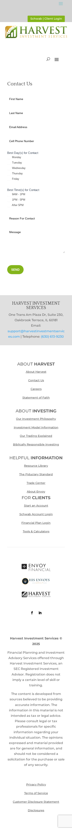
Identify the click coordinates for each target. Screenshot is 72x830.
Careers (36, 389)
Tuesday (16, 162)
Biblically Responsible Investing (36, 444)
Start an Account (36, 505)
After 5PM (17, 205)
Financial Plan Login (36, 523)
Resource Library (36, 466)
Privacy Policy (36, 784)
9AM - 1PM (18, 194)
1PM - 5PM (18, 199)
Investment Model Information (36, 427)
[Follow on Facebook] (32, 613)
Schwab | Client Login (46, 18)
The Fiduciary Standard (36, 474)
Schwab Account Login (36, 514)
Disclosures (36, 810)
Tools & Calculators (36, 531)
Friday (15, 178)
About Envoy (36, 491)
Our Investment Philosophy (36, 419)
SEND (15, 269)
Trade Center (36, 483)
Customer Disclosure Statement (36, 802)
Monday (16, 157)
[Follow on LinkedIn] (40, 613)
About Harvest (36, 372)
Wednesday (18, 168)
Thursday (17, 173)
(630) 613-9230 (52, 336)
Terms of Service (36, 793)
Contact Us (36, 380)
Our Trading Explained (36, 436)
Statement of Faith (36, 397)
